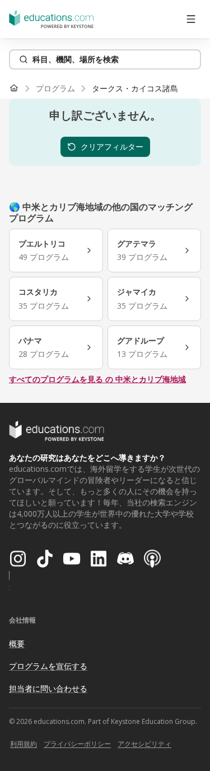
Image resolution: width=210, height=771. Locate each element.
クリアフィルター (112, 146)
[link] (135, 88)
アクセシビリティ (144, 744)
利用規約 (23, 744)
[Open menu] (191, 19)
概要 (17, 643)
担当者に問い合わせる (48, 688)
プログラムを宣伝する (48, 666)
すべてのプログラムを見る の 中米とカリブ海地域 (97, 379)
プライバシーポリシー (77, 744)
